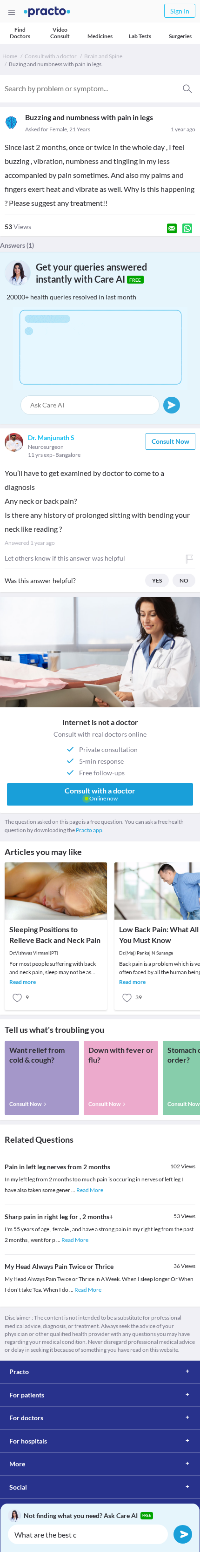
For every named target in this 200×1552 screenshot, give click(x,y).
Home (9, 56)
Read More (89, 1189)
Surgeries (180, 36)
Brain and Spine (103, 56)
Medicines (100, 36)
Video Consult (60, 33)
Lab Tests (140, 36)
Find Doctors (20, 33)
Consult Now (170, 441)
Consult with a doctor (51, 56)
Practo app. (90, 830)
